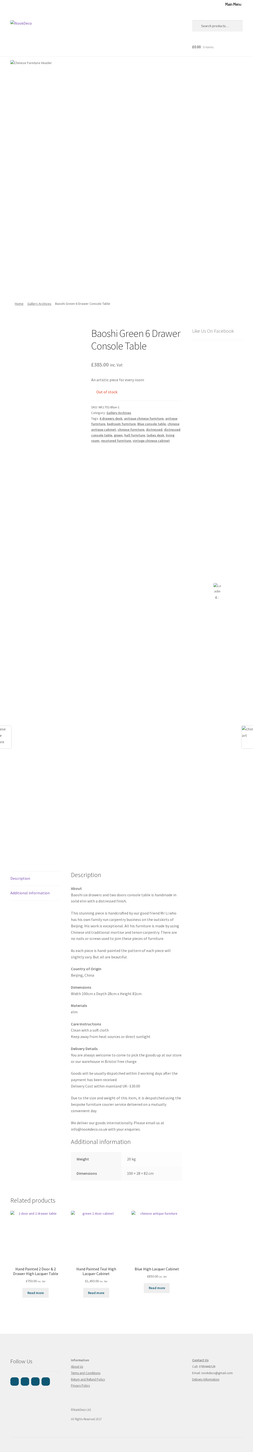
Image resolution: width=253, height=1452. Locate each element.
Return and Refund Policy (88, 1379)
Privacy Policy (80, 1385)
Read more (35, 1293)
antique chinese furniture (144, 418)
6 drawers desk (111, 418)
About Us (77, 1367)
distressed (154, 429)
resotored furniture (116, 440)
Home (19, 303)
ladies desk (155, 435)
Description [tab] (20, 878)
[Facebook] (14, 1381)
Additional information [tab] (30, 892)
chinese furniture (131, 429)
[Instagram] (25, 1381)
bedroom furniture (121, 424)
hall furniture (134, 435)
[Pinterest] (35, 1381)
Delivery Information (205, 1379)
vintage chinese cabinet (151, 440)
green (118, 435)
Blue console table (151, 424)
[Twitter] (46, 1381)
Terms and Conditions (85, 1373)
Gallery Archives (39, 303)
